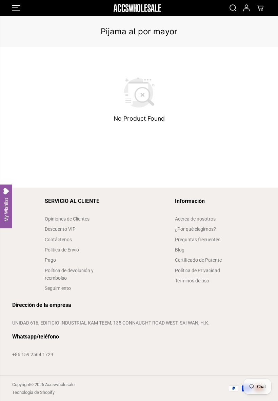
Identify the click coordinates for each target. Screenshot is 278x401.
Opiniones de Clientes (67, 219)
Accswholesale (60, 384)
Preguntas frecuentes (197, 239)
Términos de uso (192, 280)
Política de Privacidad (197, 270)
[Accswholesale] (137, 8)
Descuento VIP (60, 229)
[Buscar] (233, 8)
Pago (50, 260)
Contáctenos (58, 239)
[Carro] (260, 8)
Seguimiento (58, 288)
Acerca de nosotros (195, 219)
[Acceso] (246, 8)
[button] (16, 8)
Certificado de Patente (198, 260)
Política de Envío (62, 249)
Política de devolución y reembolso (69, 274)
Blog (179, 249)
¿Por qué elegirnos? (195, 229)
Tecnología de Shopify (33, 392)
